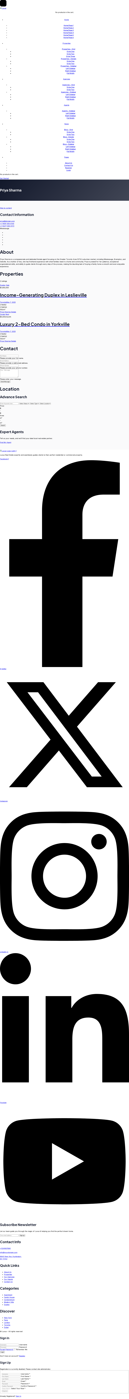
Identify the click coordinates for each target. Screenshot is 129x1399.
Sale (7, 285)
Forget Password (7, 1350)
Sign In (18, 1396)
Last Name (25, 1379)
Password (23, 1347)
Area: (2, 416)
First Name (26, 1376)
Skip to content (6, 208)
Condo (2, 314)
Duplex (2, 285)
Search (3, 425)
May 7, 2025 (11, 302)
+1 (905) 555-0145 (7, 224)
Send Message (5, 381)
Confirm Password (28, 1386)
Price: (2, 406)
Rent (7, 314)
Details (13, 312)
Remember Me (21, 1350)
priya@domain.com (7, 221)
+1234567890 (5, 1248)
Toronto (3, 302)
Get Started (4, 178)
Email (23, 1381)
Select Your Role (18, 1388)
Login (2, 1352)
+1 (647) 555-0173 (7, 226)
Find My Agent (5, 442)
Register (22, 1356)
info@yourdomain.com (8, 1252)
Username (23, 1345)
